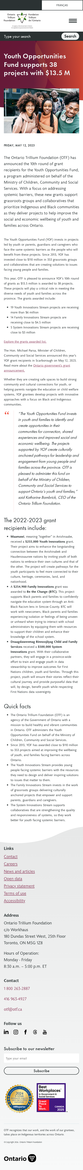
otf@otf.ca (13, 1009)
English (20, 5)
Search (70, 36)
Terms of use (15, 893)
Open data (13, 878)
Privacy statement (19, 886)
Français (62, 5)
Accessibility (14, 900)
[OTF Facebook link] (25, 1032)
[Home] (22, 21)
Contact (11, 856)
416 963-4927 (15, 998)
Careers (11, 863)
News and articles (19, 871)
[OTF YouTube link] (45, 1032)
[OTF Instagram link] (16, 1032)
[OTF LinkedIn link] (6, 1032)
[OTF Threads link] (35, 1032)
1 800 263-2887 (17, 988)
